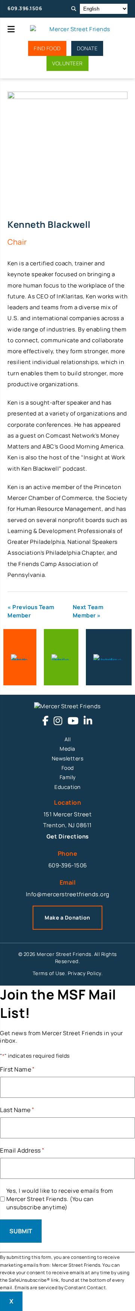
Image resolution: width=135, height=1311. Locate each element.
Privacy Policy (84, 973)
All (67, 739)
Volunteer (67, 63)
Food (68, 767)
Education (67, 786)
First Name (17, 1069)
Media (67, 748)
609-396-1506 (67, 865)
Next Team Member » (88, 611)
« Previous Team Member (31, 611)
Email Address (22, 1150)
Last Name (17, 1110)
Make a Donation (67, 917)
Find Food (47, 48)
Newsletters (68, 758)
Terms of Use (49, 973)
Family (68, 777)
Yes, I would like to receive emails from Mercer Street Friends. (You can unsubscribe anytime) (59, 1199)
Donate (87, 48)
